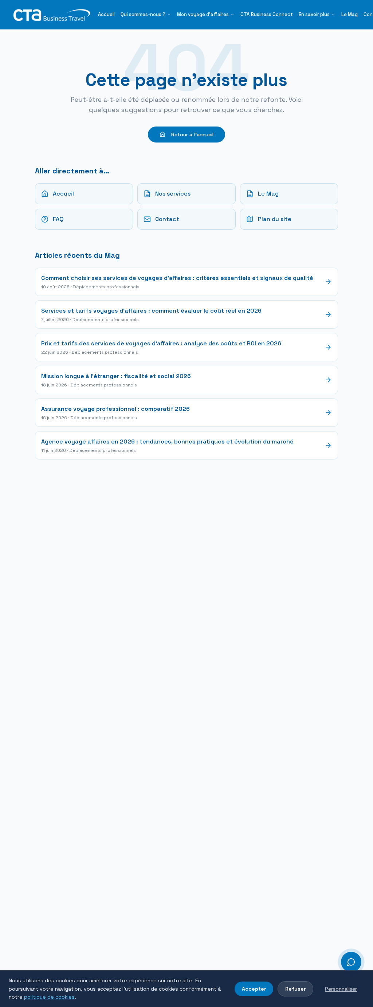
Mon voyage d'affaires (203, 14)
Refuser (295, 989)
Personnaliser (341, 989)
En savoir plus (314, 14)
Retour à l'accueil (192, 134)
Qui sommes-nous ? (143, 14)
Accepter (254, 989)
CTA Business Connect (266, 14)
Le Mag (349, 14)
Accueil (106, 14)
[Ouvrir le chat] (351, 962)
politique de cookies (49, 997)
